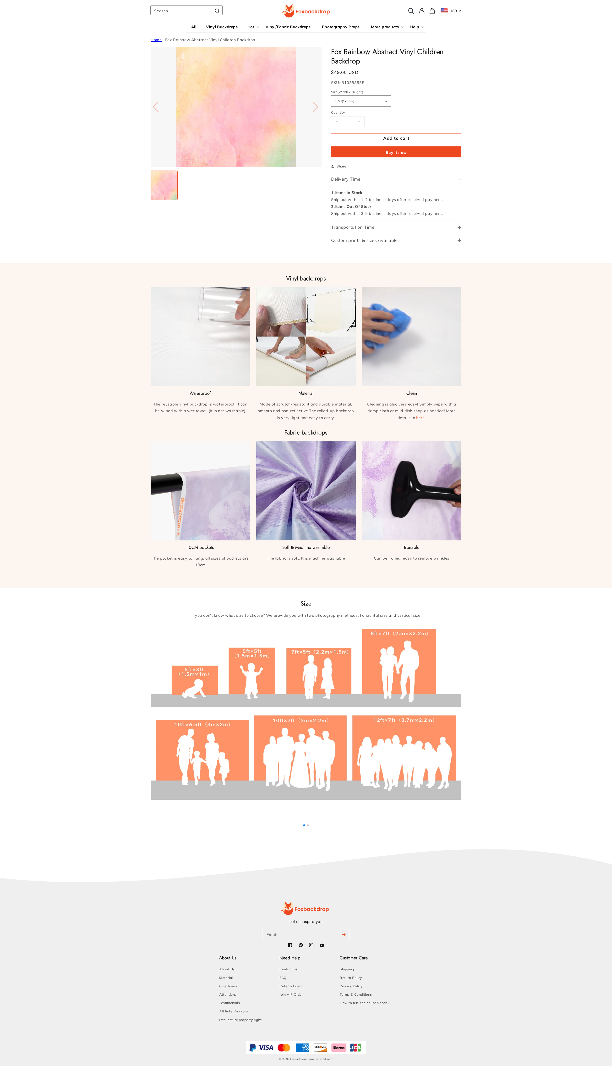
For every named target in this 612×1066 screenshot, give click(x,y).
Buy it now (396, 152)
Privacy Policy (351, 986)
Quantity (338, 112)
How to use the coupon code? (364, 1003)
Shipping (347, 969)
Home (156, 39)
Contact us (288, 969)
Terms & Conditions (356, 994)
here (420, 417)
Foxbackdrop (298, 1058)
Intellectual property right (240, 1020)
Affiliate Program (233, 1011)
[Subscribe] (344, 934)
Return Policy (351, 978)
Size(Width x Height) (347, 92)
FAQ (283, 978)
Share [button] (341, 166)
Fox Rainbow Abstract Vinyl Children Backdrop (210, 39)
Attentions (228, 994)
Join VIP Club (290, 994)
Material (226, 978)
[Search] (217, 11)
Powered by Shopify (320, 1058)
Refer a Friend (291, 986)
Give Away (228, 986)
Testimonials (229, 1003)
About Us (227, 969)
